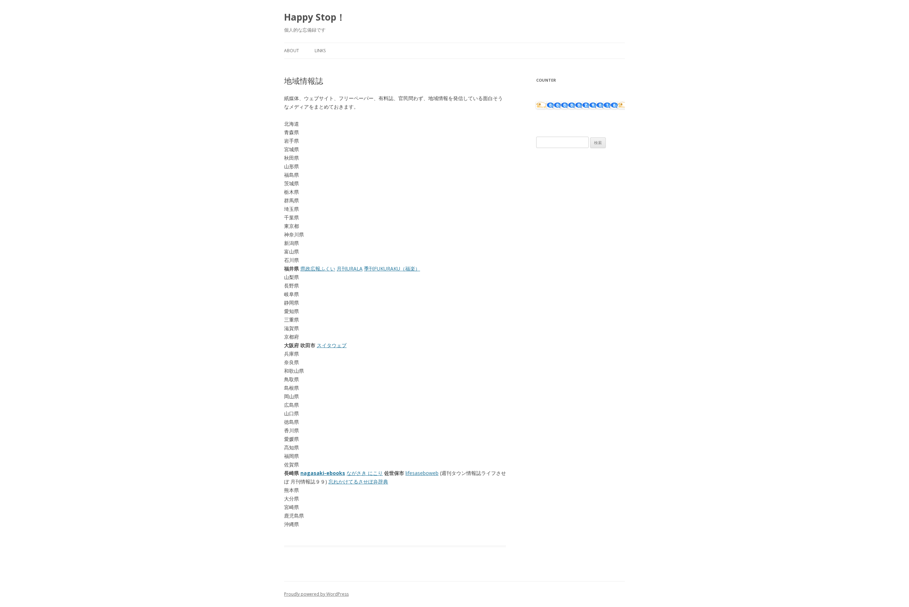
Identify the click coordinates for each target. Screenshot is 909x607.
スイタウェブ (332, 345)
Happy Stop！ (314, 17)
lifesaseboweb (422, 473)
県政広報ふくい (317, 268)
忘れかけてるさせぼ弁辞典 (358, 481)
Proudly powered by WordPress (316, 594)
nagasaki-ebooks (322, 473)
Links (320, 51)
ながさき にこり (365, 473)
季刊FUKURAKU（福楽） (392, 268)
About (291, 51)
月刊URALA (350, 268)
